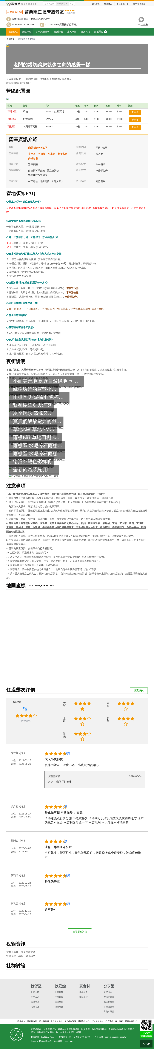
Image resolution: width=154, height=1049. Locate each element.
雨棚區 (11, 126)
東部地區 (35, 1007)
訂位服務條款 (97, 1021)
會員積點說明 (70, 1021)
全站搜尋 (61, 3)
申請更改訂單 (122, 4)
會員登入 (108, 4)
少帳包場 (33, 158)
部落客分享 (109, 1002)
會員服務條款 (56, 1021)
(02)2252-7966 (47, 1037)
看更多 (135, 112)
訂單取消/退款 (139, 4)
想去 (144, 24)
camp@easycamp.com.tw (115, 1037)
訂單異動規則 (42, 31)
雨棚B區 (12, 119)
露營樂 (11, 39)
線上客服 (119, 1021)
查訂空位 (13, 31)
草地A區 (12, 111)
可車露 (51, 153)
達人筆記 (71, 31)
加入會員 (96, 4)
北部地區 (35, 992)
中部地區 (35, 997)
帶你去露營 (109, 997)
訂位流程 (109, 1021)
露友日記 (85, 31)
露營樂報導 (109, 1007)
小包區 (31, 153)
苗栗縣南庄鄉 (14, 12)
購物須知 (21, 1021)
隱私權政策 (32, 1021)
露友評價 (58, 31)
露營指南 (108, 992)
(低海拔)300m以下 (37, 147)
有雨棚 (41, 153)
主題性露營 (109, 1011)
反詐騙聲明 (44, 1021)
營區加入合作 (84, 1021)
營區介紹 (26, 31)
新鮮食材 (83, 997)
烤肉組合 (83, 992)
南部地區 (35, 1002)
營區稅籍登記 (131, 1021)
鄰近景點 (100, 31)
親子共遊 (63, 153)
